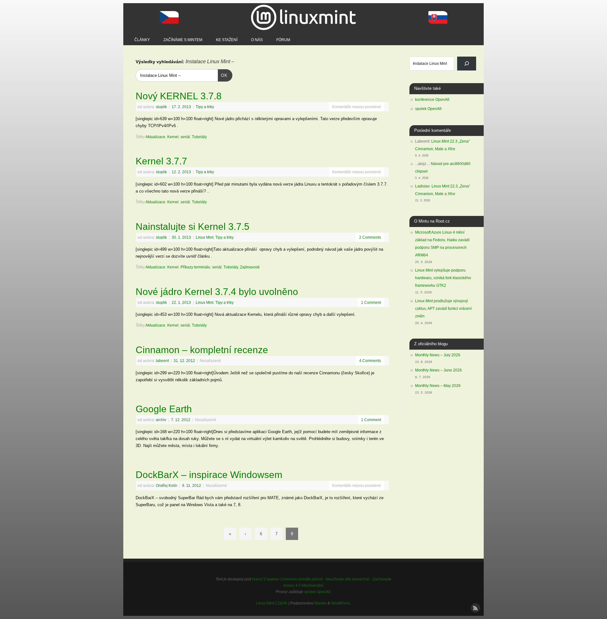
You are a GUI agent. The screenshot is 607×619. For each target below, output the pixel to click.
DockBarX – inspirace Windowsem (209, 474)
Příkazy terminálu (195, 267)
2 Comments (370, 237)
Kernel (173, 137)
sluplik (161, 107)
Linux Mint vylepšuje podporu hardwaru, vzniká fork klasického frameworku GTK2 (443, 278)
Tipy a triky (205, 107)
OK (223, 75)
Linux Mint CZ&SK (271, 603)
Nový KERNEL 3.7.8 (179, 96)
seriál (185, 137)
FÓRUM (283, 40)
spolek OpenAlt (428, 109)
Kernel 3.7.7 (161, 161)
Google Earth (164, 409)
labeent (162, 361)
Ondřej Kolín (166, 485)
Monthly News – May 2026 (438, 385)
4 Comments (370, 361)
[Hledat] (466, 63)
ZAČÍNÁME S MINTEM (182, 40)
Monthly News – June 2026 (438, 370)
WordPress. (341, 603)
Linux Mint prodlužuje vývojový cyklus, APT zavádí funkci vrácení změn (443, 308)
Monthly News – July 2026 (437, 355)
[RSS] (475, 607)
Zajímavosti (250, 267)
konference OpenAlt (432, 99)
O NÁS (257, 40)
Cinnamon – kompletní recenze (202, 350)
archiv (161, 420)
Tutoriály (199, 137)
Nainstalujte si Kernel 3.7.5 (192, 226)
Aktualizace (155, 137)
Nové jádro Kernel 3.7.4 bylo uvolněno (217, 291)
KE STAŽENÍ (226, 40)
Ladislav (422, 186)
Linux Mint (204, 237)
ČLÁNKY (142, 40)
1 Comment (371, 302)
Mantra (321, 603)
